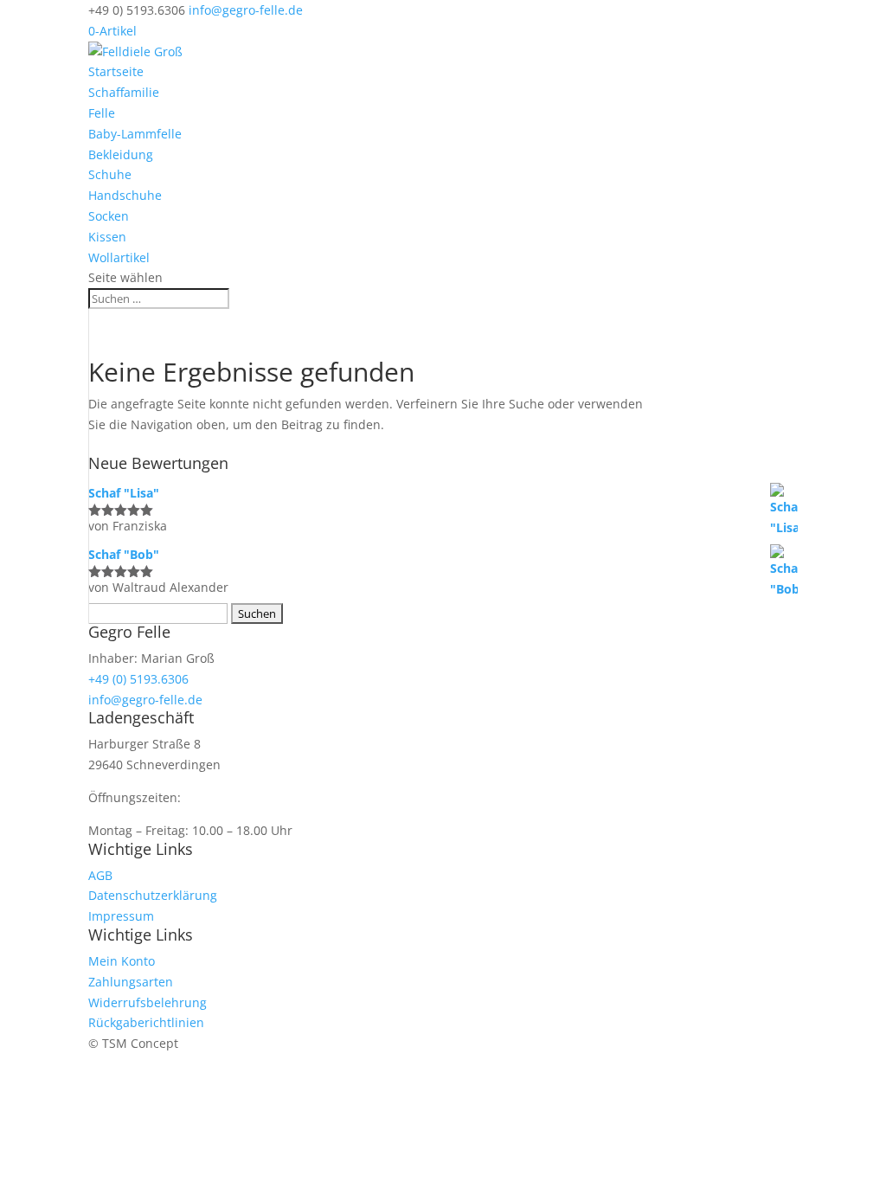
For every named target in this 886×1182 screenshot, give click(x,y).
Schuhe (110, 174)
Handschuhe (125, 195)
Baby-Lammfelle (135, 133)
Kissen (107, 236)
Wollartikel (119, 257)
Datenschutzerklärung (152, 895)
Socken (108, 216)
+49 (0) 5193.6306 (138, 679)
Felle (101, 113)
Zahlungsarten (130, 981)
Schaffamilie (123, 92)
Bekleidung (120, 154)
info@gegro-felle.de (145, 699)
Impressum (121, 916)
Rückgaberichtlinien (146, 1022)
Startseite (116, 71)
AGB (100, 875)
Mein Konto (121, 961)
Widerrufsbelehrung (147, 1002)
